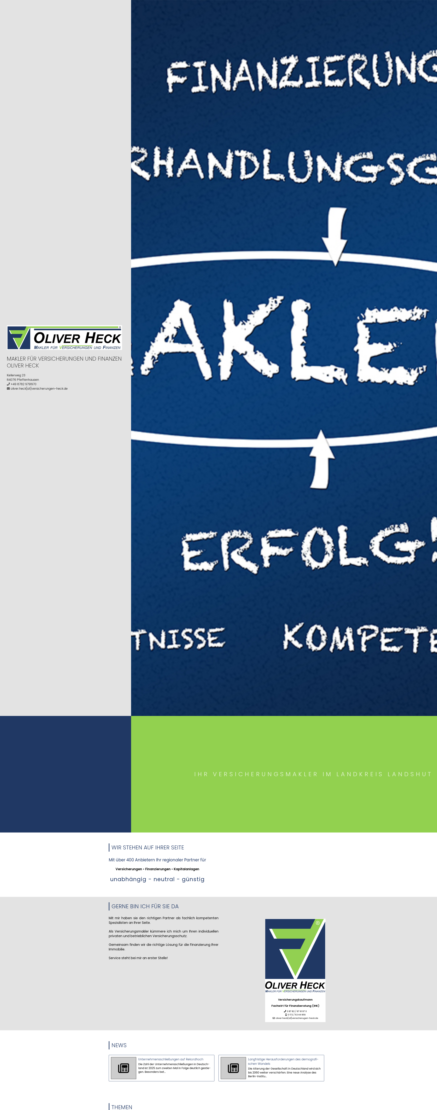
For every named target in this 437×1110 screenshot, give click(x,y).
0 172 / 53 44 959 (297, 1014)
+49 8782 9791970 (23, 384)
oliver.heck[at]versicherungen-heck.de (39, 389)
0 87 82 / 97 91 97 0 (297, 1011)
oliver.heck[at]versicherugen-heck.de (297, 1018)
